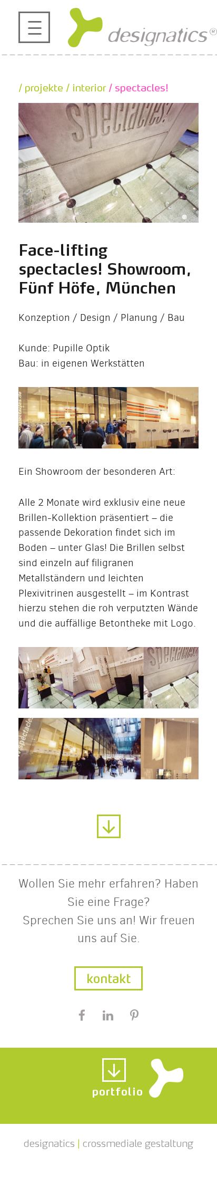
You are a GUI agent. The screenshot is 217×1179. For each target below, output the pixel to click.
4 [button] (184, 217)
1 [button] (146, 217)
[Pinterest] (134, 1016)
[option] (108, 163)
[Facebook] (81, 1016)
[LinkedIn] (107, 1016)
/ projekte (40, 86)
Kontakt (108, 976)
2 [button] (159, 217)
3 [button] (171, 217)
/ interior (84, 86)
